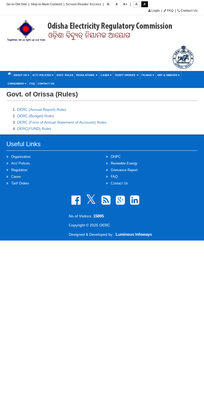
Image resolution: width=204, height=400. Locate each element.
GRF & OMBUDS (167, 75)
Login (155, 10)
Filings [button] (147, 75)
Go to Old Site (16, 4)
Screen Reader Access (83, 4)
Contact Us (189, 10)
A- (108, 4)
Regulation (19, 170)
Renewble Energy (124, 163)
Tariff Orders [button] (125, 75)
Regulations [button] (85, 75)
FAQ (169, 10)
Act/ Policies (41, 75)
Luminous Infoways (134, 234)
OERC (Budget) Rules (35, 116)
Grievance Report (124, 170)
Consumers (16, 83)
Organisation (21, 157)
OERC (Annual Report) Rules (41, 109)
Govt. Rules (65, 75)
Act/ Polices (20, 163)
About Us (20, 75)
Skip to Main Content (46, 4)
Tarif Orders (20, 183)
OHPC (116, 157)
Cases (16, 177)
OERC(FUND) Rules (34, 129)
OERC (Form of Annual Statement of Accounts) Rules (62, 122)
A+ (125, 4)
